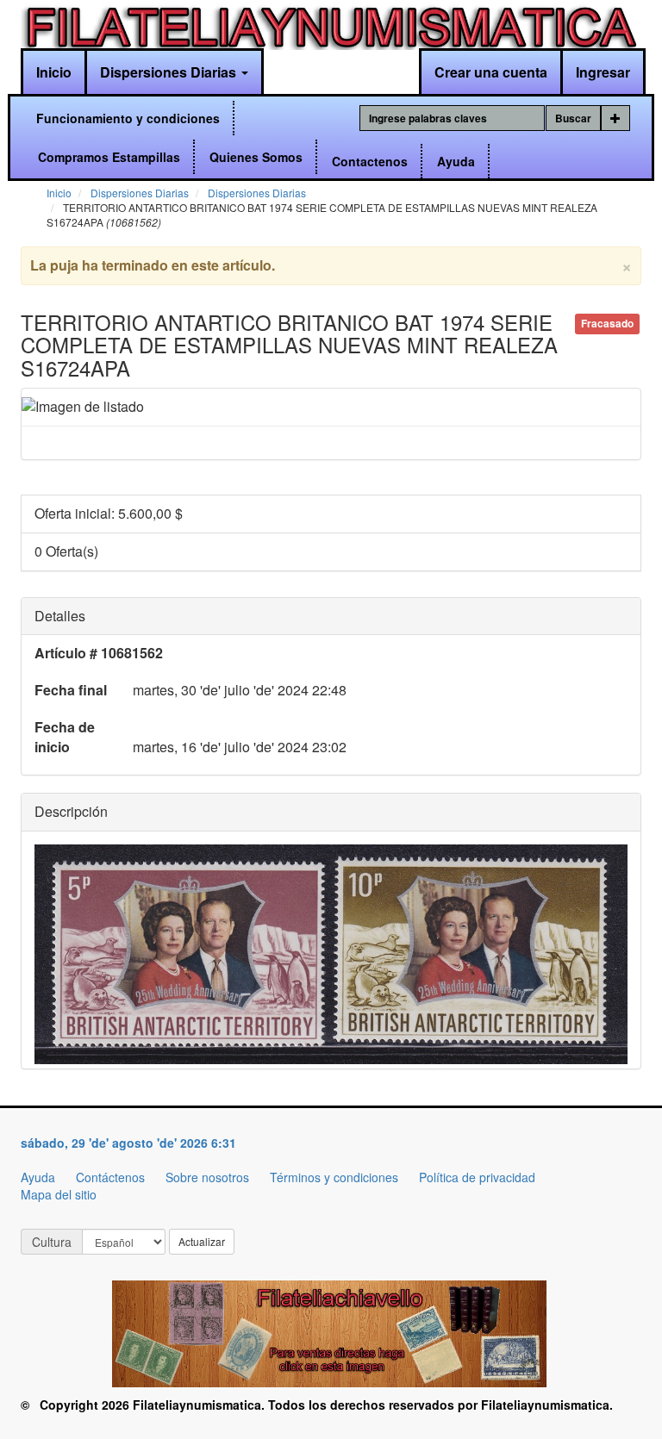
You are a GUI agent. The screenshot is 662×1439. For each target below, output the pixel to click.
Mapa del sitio (59, 1194)
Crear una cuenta (490, 72)
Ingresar (603, 72)
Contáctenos (110, 1177)
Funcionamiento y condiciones (128, 118)
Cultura (52, 1241)
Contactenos (370, 161)
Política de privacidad (477, 1177)
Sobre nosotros (207, 1177)
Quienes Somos (256, 156)
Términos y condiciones (334, 1177)
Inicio (54, 72)
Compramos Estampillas (109, 156)
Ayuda (456, 161)
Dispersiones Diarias (170, 72)
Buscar (573, 118)
